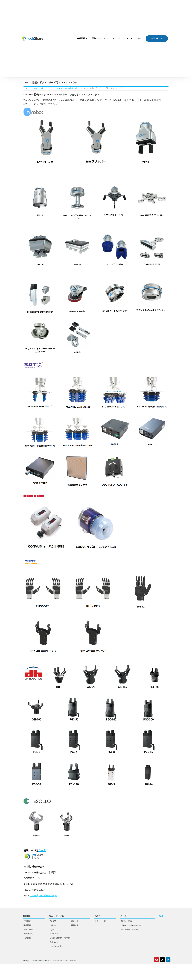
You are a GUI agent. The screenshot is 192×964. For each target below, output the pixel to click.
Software (54, 942)
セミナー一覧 (100, 921)
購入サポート (76, 921)
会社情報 (81, 38)
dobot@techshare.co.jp (43, 895)
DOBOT (53, 921)
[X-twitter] (162, 959)
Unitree (53, 925)
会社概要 (27, 921)
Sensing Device (56, 946)
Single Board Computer (60, 938)
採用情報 (27, 938)
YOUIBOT (54, 933)
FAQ (139, 38)
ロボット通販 (126, 921)
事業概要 (27, 925)
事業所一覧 (28, 933)
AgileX (52, 929)
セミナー (116, 38)
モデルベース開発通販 (130, 929)
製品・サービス (99, 38)
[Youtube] (156, 959)
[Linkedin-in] (168, 959)
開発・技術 (28, 929)
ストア (127, 38)
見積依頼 (74, 925)
